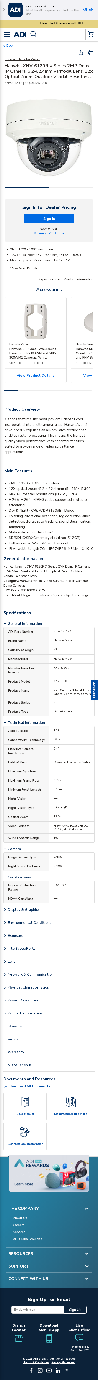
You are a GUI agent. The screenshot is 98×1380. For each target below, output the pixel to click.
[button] (94, 690)
